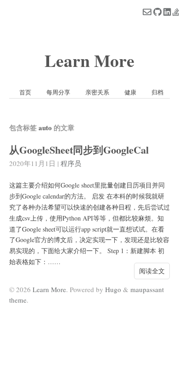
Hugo (113, 289)
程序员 (71, 163)
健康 (130, 92)
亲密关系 (97, 92)
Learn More (89, 60)
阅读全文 (152, 270)
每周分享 (58, 92)
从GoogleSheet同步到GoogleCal (79, 149)
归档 (157, 92)
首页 (25, 92)
